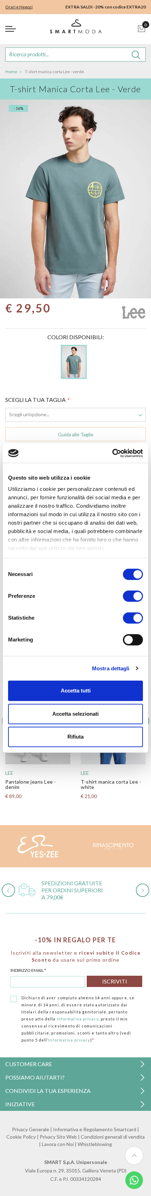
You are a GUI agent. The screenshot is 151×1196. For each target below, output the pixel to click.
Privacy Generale (30, 1129)
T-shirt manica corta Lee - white (111, 784)
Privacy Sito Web (58, 1137)
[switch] (133, 596)
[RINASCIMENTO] (113, 846)
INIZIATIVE (20, 1104)
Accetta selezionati (75, 714)
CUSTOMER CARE (28, 1064)
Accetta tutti (76, 691)
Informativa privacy (78, 1019)
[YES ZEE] (37, 846)
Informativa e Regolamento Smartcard (94, 1129)
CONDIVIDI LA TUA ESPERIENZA (48, 1090)
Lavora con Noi (58, 1144)
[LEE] (133, 314)
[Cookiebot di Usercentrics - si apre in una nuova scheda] (112, 453)
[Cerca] (136, 55)
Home (11, 71)
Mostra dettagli (111, 668)
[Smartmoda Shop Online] (75, 29)
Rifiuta (75, 737)
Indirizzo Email (28, 970)
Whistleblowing (95, 1144)
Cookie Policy (21, 1137)
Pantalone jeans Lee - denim (30, 784)
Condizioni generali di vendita (113, 1137)
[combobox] (75, 55)
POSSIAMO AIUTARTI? (35, 1077)
